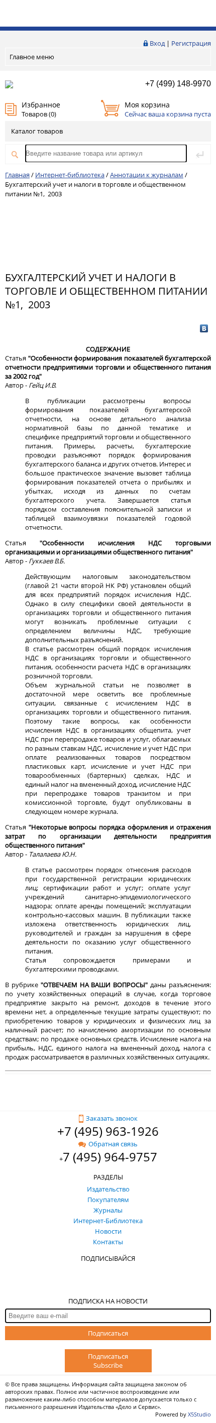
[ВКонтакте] (204, 328)
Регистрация (191, 43)
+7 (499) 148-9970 (178, 83)
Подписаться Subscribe (108, 1361)
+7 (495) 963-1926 (108, 1131)
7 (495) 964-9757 (110, 1156)
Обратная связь (113, 1143)
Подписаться (108, 1333)
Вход (157, 43)
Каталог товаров (37, 131)
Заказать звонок (112, 1118)
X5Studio (199, 1414)
